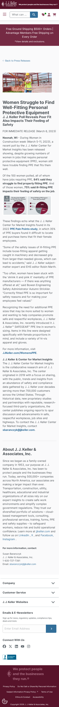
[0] (54, 15)
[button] (29, 35)
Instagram (9, 539)
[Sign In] (49, 15)
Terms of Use (46, 692)
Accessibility (38, 697)
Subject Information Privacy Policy (23, 692)
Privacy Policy (9, 686)
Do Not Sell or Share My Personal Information (37, 686)
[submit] (51, 629)
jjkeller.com (43, 531)
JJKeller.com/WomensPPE (20, 352)
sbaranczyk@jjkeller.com (19, 429)
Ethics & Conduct (22, 697)
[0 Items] (54, 15)
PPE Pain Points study (24, 229)
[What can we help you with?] (34, 15)
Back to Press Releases (17, 60)
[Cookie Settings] (5, 701)
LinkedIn (24, 535)
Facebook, (47, 535)
